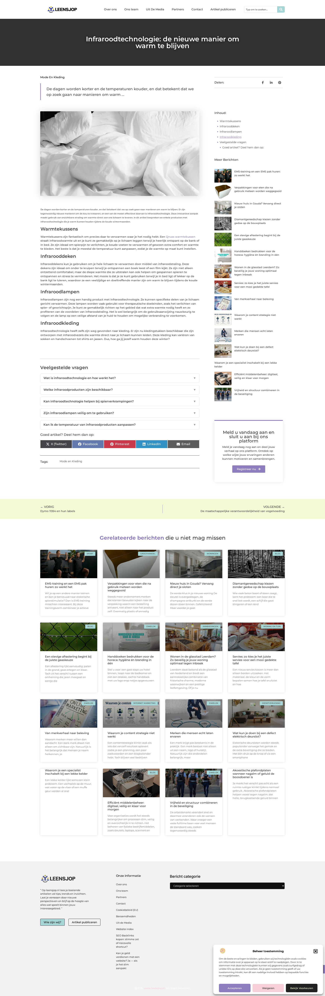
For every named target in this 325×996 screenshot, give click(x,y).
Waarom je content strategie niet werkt (131, 734)
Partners (178, 9)
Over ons (110, 9)
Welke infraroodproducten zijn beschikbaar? (119, 389)
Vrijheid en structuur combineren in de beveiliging (193, 804)
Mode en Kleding (52, 77)
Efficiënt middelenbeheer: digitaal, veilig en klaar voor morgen (127, 806)
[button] (315, 951)
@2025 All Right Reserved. (162, 988)
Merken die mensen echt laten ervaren (191, 734)
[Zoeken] (281, 9)
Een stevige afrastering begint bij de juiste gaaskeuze (68, 658)
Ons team (131, 9)
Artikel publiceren (223, 9)
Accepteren (235, 988)
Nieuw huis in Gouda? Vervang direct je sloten (191, 585)
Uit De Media (155, 9)
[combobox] (260, 9)
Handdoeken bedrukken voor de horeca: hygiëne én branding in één (131, 660)
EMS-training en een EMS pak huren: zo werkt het (66, 585)
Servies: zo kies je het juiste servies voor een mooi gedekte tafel (254, 660)
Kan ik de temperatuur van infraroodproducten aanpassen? (119, 424)
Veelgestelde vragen (233, 142)
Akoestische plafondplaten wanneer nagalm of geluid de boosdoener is (253, 773)
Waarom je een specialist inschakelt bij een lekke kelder (66, 771)
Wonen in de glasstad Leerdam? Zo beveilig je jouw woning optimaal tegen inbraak (256, 271)
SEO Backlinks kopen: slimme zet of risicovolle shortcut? (127, 941)
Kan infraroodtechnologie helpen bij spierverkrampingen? (119, 401)
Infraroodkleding (230, 137)
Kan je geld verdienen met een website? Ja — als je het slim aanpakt (128, 961)
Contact (197, 9)
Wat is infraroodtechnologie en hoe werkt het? (119, 378)
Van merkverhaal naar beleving (254, 298)
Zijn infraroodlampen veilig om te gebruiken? (119, 413)
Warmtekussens (230, 121)
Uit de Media (124, 922)
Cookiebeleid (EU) (127, 909)
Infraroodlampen (231, 131)
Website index (125, 929)
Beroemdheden (126, 916)
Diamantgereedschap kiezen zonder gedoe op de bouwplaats (256, 585)
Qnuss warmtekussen (180, 236)
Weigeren (268, 988)
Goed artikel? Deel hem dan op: (243, 147)
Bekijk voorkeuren (301, 988)
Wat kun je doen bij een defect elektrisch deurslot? (254, 734)
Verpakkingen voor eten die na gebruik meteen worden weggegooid (129, 587)
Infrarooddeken (230, 126)
